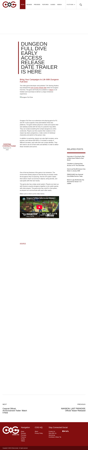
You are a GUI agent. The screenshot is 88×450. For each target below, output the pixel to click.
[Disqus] (39, 317)
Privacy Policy (39, 433)
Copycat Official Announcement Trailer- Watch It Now (15, 408)
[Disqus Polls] (39, 272)
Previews (37, 4)
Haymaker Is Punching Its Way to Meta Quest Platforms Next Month (75, 158)
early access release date (38, 88)
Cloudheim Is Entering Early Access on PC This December (75, 164)
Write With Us (52, 433)
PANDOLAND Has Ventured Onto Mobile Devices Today (75, 175)
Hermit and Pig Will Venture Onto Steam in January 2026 (76, 170)
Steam (51, 90)
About (36, 431)
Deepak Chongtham (9, 145)
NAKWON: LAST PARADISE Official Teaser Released (73, 407)
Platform (70, 4)
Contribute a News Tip (55, 437)
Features (45, 4)
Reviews (29, 4)
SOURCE (23, 243)
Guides (53, 4)
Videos (59, 4)
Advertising (52, 435)
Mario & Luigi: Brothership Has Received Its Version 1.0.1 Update (75, 181)
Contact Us (52, 431)
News (22, 4)
